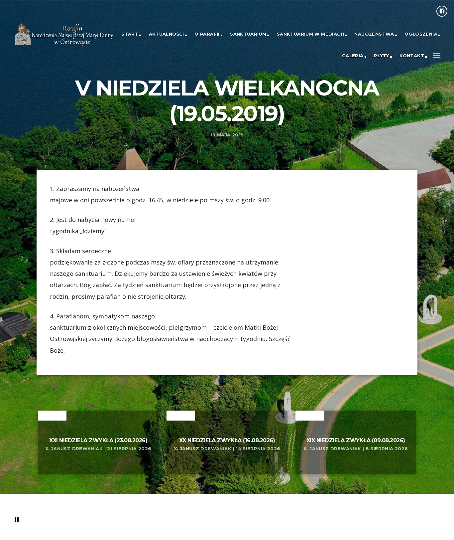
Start (129, 34)
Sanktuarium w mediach (310, 34)
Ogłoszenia (420, 34)
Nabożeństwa (374, 34)
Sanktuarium (248, 34)
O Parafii (207, 34)
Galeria (353, 55)
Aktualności (166, 34)
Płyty (381, 55)
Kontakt (411, 55)
